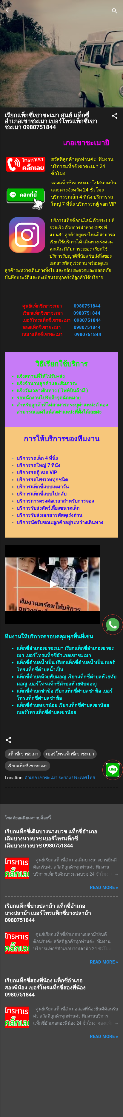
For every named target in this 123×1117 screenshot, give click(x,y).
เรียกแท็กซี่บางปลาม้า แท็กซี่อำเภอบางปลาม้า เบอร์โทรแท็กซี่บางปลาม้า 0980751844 (48, 913)
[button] (114, 116)
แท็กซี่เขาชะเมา (22, 754)
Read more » (104, 887)
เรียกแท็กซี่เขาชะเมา (27, 766)
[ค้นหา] (114, 12)
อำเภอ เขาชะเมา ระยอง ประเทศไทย (60, 777)
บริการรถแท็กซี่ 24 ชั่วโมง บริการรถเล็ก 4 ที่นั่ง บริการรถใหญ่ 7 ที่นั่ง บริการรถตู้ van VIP (61, 21)
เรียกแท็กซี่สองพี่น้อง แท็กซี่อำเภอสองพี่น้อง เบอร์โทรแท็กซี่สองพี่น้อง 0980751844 (45, 987)
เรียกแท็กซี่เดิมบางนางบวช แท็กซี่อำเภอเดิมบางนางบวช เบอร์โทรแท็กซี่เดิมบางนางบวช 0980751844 (51, 838)
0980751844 (87, 306)
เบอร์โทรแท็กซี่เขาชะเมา (70, 754)
